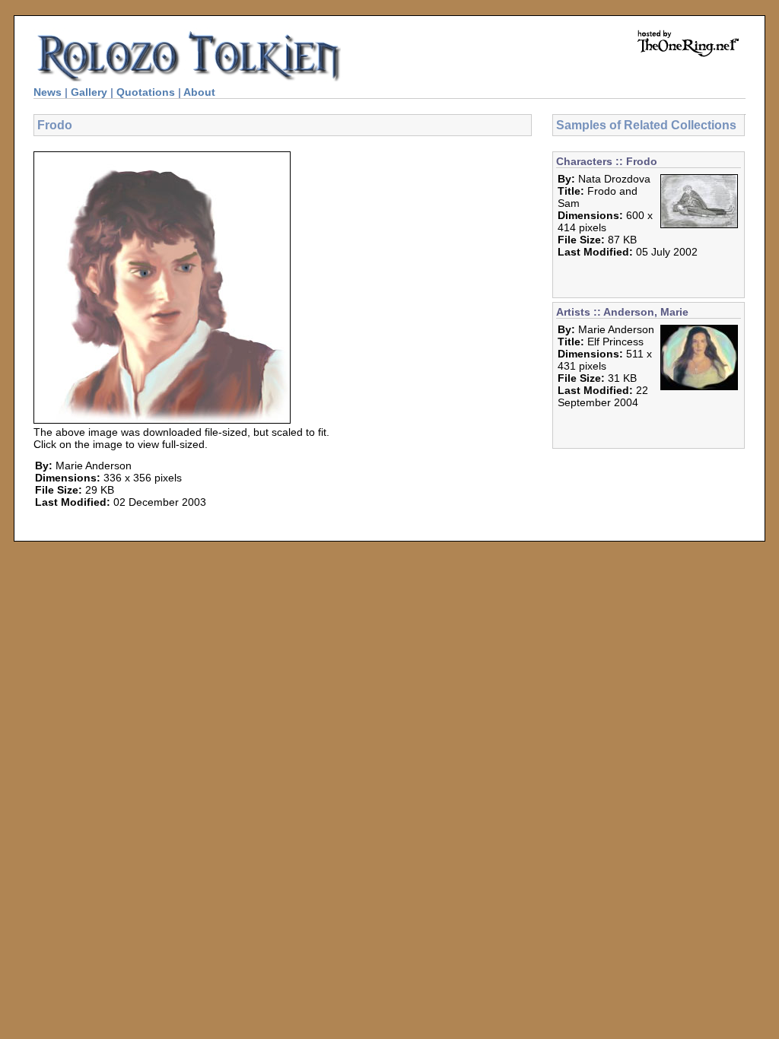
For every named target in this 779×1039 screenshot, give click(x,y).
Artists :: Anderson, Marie (622, 312)
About (199, 92)
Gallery (89, 92)
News (47, 92)
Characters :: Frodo (606, 161)
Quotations (145, 92)
